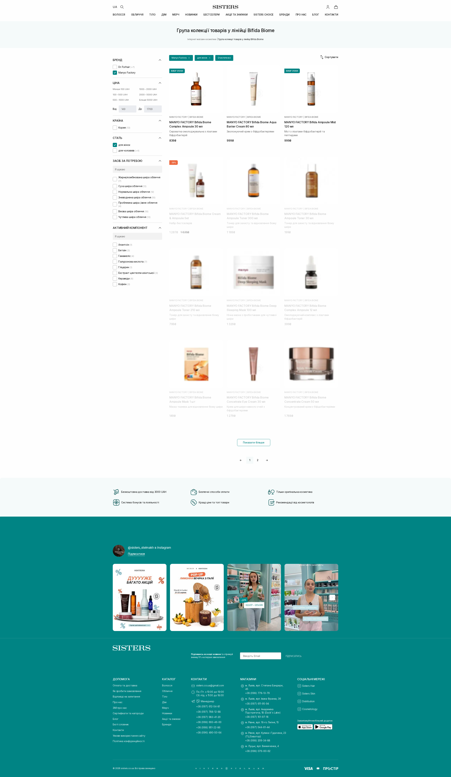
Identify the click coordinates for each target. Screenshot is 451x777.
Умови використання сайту (129, 735)
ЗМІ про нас (120, 707)
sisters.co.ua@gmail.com (210, 685)
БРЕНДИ (284, 14)
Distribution (308, 701)
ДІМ (163, 14)
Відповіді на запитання (126, 696)
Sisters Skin (308, 693)
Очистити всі (224, 57)
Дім (164, 702)
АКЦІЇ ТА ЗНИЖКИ (237, 14)
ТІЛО (152, 14)
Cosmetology (309, 709)
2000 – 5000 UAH (148, 94)
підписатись (294, 656)
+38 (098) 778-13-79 (257, 692)
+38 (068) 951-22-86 (208, 727)
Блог (115, 718)
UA (115, 7)
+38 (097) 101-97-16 (256, 716)
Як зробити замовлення (127, 691)
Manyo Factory (178, 117)
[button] (181, 58)
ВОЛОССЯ (119, 14)
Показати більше (253, 442)
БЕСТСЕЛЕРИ (211, 14)
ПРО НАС (301, 14)
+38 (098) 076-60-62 (257, 750)
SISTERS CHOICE (263, 14)
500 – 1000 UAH (121, 100)
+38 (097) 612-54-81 (208, 706)
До (140, 108)
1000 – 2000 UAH (148, 89)
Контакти (118, 730)
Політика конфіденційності (129, 741)
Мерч (165, 707)
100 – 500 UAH (120, 94)
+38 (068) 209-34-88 (257, 740)
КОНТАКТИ (331, 14)
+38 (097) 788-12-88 (208, 711)
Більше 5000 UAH (148, 100)
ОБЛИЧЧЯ (137, 14)
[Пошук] (122, 7)
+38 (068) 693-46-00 (208, 722)
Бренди (166, 724)
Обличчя (167, 691)
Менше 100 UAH (121, 89)
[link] (336, 7)
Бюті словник (121, 724)
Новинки (167, 713)
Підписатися (136, 554)
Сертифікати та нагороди (128, 713)
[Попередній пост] (119, 597)
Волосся (167, 685)
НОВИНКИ (191, 14)
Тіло (164, 696)
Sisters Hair (308, 685)
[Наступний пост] (332, 597)
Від (115, 108)
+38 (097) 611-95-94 (257, 703)
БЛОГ (315, 14)
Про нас (117, 702)
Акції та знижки (171, 718)
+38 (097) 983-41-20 (208, 716)
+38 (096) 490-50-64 (208, 732)
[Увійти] (328, 7)
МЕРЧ (175, 14)
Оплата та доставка (125, 685)
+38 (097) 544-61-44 (257, 727)
